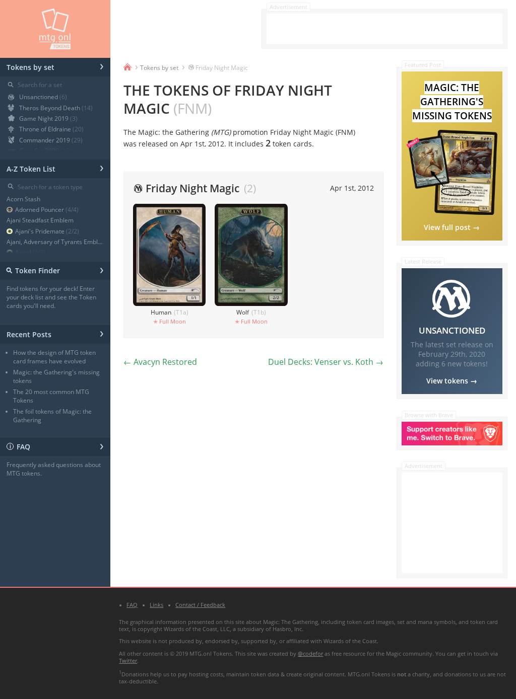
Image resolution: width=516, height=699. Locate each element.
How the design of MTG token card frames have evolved (54, 356)
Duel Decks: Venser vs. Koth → (325, 361)
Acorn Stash (23, 199)
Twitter (128, 660)
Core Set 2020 (45, 150)
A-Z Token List (55, 167)
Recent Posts (55, 333)
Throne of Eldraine (51, 129)
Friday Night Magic (222, 67)
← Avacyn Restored (160, 361)
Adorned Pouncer (47, 209)
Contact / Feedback (200, 604)
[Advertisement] (384, 29)
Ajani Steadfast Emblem (40, 220)
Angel (30, 252)
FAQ (57, 445)
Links (156, 604)
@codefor (310, 653)
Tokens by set (55, 65)
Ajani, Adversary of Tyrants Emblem (55, 242)
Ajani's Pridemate (47, 231)
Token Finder (54, 269)
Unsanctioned (43, 97)
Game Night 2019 (48, 118)
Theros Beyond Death (56, 108)
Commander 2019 (51, 140)
